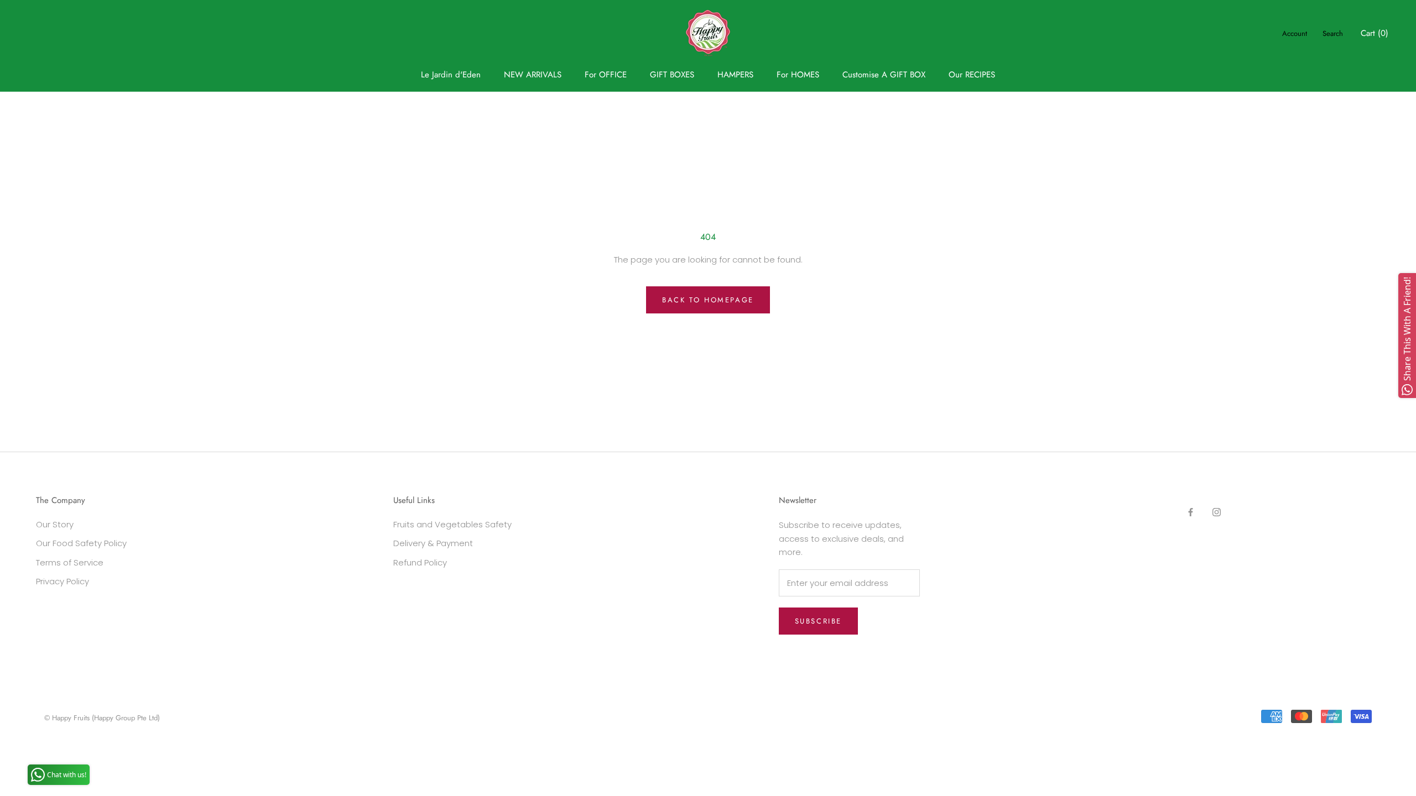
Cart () (1374, 33)
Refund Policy (420, 562)
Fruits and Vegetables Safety (452, 524)
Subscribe (818, 621)
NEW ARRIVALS (532, 75)
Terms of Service (69, 562)
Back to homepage (708, 300)
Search (1333, 33)
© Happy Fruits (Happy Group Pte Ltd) (102, 718)
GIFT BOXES (672, 75)
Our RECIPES (972, 75)
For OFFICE (606, 75)
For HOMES (798, 75)
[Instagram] (1216, 512)
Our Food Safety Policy (81, 543)
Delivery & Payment (433, 543)
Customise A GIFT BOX (883, 75)
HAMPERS (735, 75)
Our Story (55, 524)
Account (1294, 33)
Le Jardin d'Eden (451, 75)
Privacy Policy (62, 581)
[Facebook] (1190, 512)
